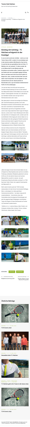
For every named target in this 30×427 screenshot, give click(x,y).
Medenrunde (10, 47)
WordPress (23, 423)
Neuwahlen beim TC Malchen (9, 355)
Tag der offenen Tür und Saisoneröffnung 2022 (23, 278)
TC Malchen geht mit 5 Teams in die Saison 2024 (14, 384)
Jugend (8, 380)
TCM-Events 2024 (6, 411)
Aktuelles (3, 47)
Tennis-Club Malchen (8, 4)
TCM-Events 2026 (6, 328)
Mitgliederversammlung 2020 (7, 277)
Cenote (6, 423)
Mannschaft (14, 380)
